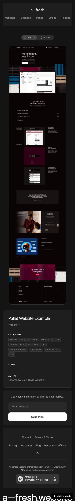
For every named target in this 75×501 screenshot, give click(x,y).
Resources (26, 445)
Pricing (13, 445)
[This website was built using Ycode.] (62, 496)
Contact (26, 437)
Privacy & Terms (44, 437)
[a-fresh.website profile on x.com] (37, 452)
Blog (38, 445)
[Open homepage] (37, 9)
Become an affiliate (55, 445)
